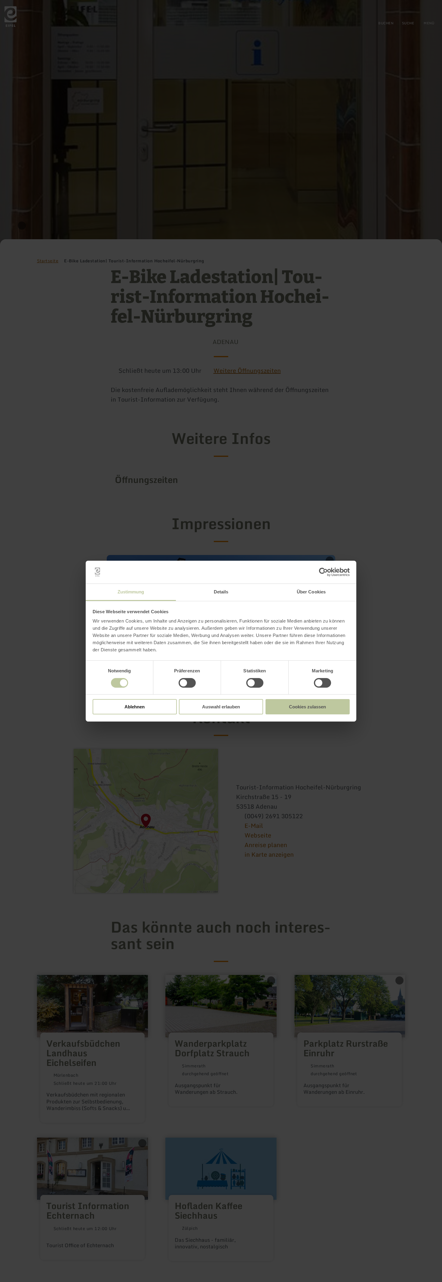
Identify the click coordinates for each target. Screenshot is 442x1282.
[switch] (187, 683)
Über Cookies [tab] (311, 591)
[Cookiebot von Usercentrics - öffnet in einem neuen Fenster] (323, 572)
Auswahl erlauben (221, 706)
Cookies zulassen (307, 706)
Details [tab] (221, 591)
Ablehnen (134, 706)
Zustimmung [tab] (131, 591)
